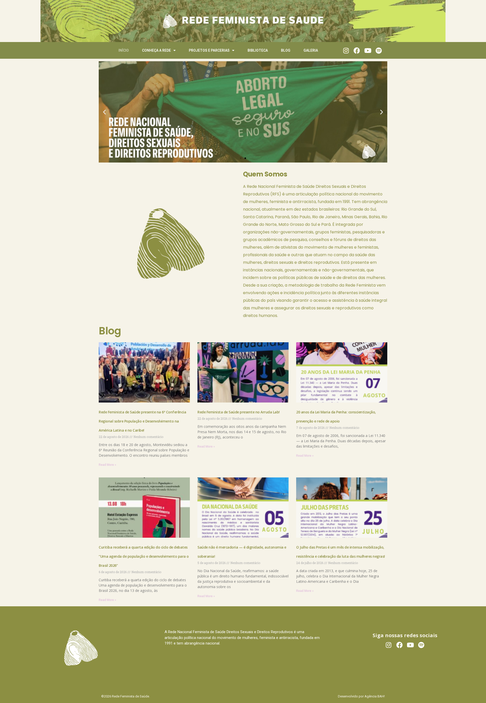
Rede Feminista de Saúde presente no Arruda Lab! (238, 412)
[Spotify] (378, 50)
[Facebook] (357, 50)
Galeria (310, 50)
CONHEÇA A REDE (156, 50)
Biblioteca (258, 50)
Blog (285, 50)
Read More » (107, 465)
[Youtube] (367, 50)
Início (123, 50)
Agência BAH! (374, 696)
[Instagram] (346, 50)
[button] (104, 112)
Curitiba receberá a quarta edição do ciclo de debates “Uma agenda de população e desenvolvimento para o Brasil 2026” (144, 556)
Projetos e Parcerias (209, 50)
